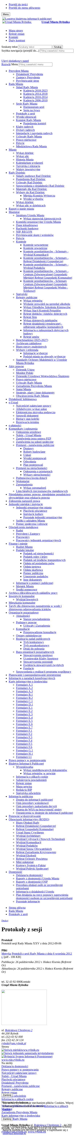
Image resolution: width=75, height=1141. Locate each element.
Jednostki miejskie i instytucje (26, 504)
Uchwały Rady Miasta (29, 136)
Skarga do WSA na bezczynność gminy (39, 809)
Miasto (13, 149)
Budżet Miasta (24, 546)
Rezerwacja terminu (27, 422)
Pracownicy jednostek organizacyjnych (38, 540)
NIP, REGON (24, 231)
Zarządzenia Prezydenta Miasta (34, 386)
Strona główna (17, 907)
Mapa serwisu (24, 786)
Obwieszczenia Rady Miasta (32, 395)
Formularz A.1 (24, 684)
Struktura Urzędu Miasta (30, 215)
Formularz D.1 (24, 704)
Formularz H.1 (24, 753)
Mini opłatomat (24, 862)
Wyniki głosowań (26, 116)
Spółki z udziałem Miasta (30, 520)
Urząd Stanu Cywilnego (30, 832)
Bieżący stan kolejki (27, 418)
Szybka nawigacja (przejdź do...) (20, 50)
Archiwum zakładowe (29, 343)
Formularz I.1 (24, 757)
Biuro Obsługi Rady (27, 822)
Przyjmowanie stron (27, 80)
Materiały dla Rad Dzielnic (31, 189)
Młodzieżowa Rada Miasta (31, 146)
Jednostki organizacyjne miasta (34, 507)
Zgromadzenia (24, 484)
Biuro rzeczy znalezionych (31, 346)
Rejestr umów (31, 336)
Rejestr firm (30, 317)
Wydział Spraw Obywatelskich (34, 848)
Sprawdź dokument (27, 415)
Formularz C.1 (24, 701)
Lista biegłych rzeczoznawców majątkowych (42, 491)
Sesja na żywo (31, 110)
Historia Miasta (24, 159)
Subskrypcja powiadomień (31, 780)
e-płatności (15, 425)
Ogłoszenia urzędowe (28, 432)
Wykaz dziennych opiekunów (40, 320)
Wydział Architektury (28, 835)
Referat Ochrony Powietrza (32, 858)
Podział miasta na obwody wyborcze (44, 356)
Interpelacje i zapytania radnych (34, 133)
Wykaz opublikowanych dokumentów (45, 770)
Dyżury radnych (25, 129)
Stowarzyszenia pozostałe (38, 661)
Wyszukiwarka (24, 766)
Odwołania (29, 461)
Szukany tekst (9, 46)
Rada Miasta (16, 84)
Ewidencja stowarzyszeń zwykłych (43, 665)
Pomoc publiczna (33, 573)
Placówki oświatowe (35, 510)
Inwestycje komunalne (22, 596)
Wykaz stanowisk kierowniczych (42, 218)
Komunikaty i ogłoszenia (23, 428)
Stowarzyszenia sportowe (38, 655)
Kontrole (21, 241)
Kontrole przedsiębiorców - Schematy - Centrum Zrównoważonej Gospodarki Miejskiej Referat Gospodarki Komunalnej (47, 274)
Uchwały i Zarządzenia (36, 625)
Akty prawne (16, 366)
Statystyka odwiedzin (28, 793)
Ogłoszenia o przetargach (37, 471)
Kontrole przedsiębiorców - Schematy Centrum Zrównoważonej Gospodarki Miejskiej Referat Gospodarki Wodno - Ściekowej (45, 285)
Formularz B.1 (24, 694)
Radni (19, 530)
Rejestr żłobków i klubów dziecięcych (45, 313)
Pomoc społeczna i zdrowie (32, 523)
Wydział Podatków (27, 845)
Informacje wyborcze (35, 353)
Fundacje (28, 668)
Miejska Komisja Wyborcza (39, 195)
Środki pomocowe (26, 589)
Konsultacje (23, 629)
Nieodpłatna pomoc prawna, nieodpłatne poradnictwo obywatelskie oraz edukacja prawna (39, 496)
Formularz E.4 (24, 717)
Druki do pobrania (33, 648)
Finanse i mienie (18, 543)
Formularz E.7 (24, 727)
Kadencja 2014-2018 (35, 93)
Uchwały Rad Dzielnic (29, 182)
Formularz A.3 (24, 691)
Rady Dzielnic (17, 172)
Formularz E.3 (24, 714)
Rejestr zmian (16, 33)
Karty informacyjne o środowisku (28, 681)
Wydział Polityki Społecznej (32, 868)
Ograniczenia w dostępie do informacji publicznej (44, 812)
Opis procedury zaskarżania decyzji (36, 806)
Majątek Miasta (25, 586)
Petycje (20, 143)
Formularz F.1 (24, 730)
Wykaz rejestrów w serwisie (39, 773)
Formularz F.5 (24, 743)
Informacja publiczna (21, 796)
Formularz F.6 (24, 747)
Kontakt (13, 37)
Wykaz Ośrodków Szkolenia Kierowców (47, 307)
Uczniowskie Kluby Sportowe (40, 658)
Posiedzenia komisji (34, 123)
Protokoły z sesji (25, 113)
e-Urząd (13, 402)
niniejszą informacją (14, 1133)
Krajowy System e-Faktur (31, 865)
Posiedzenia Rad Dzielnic (31, 179)
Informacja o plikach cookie (32, 776)
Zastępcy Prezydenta (28, 77)
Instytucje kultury (33, 514)
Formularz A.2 (24, 688)
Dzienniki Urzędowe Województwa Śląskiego (42, 376)
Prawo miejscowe (26, 139)
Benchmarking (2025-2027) (32, 340)
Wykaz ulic (22, 156)
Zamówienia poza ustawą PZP (33, 438)
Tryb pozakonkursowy (36, 645)
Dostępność (15, 871)
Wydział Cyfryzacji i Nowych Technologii (40, 839)
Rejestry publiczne (26, 297)
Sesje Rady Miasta (26, 103)
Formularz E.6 (24, 724)
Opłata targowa (32, 566)
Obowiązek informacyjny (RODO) (29, 819)
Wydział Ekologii (26, 855)
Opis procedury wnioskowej (32, 802)
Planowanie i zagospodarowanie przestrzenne (35, 674)
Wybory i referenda (27, 349)
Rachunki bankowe (27, 228)
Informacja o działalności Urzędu (35, 891)
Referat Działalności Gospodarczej (36, 825)
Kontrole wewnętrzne (35, 244)
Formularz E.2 (24, 711)
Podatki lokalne (25, 550)
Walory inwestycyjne (28, 169)
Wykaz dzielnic (25, 152)
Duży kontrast (17, 40)
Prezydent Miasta (19, 70)
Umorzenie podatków (35, 576)
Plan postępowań (33, 464)
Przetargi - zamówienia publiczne (35, 445)
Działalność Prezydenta (29, 74)
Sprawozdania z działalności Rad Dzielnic (40, 185)
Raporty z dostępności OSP (32, 881)
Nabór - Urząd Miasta (28, 435)
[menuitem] (41, 75)
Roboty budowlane (34, 451)
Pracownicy (23, 537)
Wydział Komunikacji (28, 842)
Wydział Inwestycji (27, 599)
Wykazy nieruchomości (36, 474)
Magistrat (14, 212)
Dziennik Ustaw (25, 369)
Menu (14, 64)
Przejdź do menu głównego (24, 7)
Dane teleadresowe (27, 225)
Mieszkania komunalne (22, 602)
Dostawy (28, 448)
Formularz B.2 (24, 697)
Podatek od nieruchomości (38, 553)
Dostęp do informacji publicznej (34, 799)
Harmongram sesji (33, 107)
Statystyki (21, 294)
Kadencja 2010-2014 (35, 97)
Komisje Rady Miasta (28, 120)
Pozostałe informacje (28, 901)
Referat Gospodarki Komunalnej (35, 829)
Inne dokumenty (32, 579)
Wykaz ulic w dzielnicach (31, 205)
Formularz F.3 (24, 737)
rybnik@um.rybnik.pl (13, 1043)
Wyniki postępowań (34, 458)
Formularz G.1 (24, 750)
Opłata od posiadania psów (38, 563)
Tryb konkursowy (33, 642)
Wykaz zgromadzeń (34, 487)
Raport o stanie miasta (21, 208)
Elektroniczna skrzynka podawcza (35, 412)
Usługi (27, 455)
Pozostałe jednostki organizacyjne (42, 517)
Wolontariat (22, 481)
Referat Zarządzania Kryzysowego (36, 852)
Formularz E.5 (24, 720)
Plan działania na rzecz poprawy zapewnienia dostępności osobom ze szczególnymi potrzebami (44, 896)
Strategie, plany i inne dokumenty (35, 392)
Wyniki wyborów (33, 198)
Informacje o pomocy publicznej (34, 583)
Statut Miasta (23, 389)
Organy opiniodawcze (29, 635)
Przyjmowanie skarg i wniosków (35, 235)
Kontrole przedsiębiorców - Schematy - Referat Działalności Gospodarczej (45, 259)
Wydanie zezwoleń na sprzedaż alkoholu (46, 303)
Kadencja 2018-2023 (35, 90)
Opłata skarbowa (33, 569)
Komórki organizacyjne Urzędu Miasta (38, 221)
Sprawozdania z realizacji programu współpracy (43, 671)
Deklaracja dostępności (29, 875)
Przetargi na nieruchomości (31, 468)
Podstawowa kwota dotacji (31, 477)
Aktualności (23, 615)
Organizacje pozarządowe (24, 612)
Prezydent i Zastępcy (28, 533)
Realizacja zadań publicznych (33, 638)
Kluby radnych (24, 126)
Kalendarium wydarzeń (29, 162)
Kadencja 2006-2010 (35, 100)
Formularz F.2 (24, 734)
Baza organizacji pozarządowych (35, 651)
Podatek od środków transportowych (44, 560)
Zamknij (7, 1095)
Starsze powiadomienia (36, 619)
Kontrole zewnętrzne (35, 248)
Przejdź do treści (18, 4)
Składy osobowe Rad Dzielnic (33, 175)
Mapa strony (16, 30)
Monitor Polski (24, 372)
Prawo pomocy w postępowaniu (27, 760)
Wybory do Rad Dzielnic (30, 192)
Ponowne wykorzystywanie (25, 816)
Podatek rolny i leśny (35, 556)
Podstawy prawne (26, 622)
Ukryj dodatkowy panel (15, 60)
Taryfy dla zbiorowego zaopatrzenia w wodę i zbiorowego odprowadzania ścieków (35, 607)
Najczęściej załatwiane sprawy (33, 405)
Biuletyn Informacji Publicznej (26, 763)
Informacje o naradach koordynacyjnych (32, 678)
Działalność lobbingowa (23, 399)
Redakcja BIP (24, 789)
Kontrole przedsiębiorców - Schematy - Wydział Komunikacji (45, 253)
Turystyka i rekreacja (28, 166)
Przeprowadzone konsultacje (39, 632)
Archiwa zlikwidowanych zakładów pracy (33, 592)
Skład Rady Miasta (27, 87)
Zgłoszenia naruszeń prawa (24, 500)
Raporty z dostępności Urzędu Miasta (37, 878)
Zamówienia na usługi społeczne (35, 441)
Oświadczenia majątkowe (23, 527)
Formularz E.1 (24, 707)
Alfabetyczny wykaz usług (31, 409)
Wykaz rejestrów (33, 300)
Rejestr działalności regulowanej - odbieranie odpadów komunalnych (43, 325)
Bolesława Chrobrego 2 (18, 1030)
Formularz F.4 (24, 740)
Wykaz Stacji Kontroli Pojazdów (42, 310)
